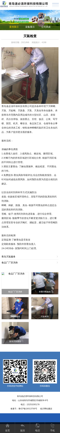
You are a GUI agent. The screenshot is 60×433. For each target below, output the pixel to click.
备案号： (23, 408)
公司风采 (46, 27)
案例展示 (14, 27)
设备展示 (30, 27)
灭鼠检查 (30, 36)
